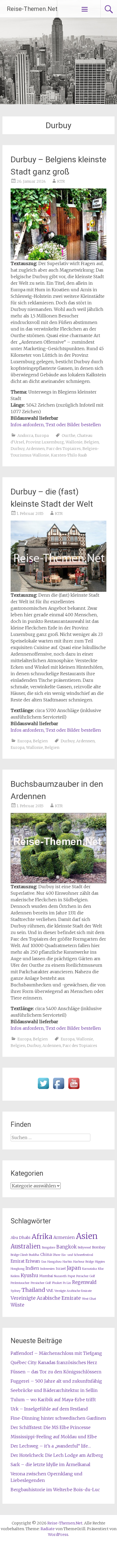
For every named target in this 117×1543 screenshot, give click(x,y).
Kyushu (29, 1275)
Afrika (42, 1236)
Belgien (91, 442)
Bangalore (48, 1247)
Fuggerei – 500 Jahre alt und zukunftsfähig (56, 1381)
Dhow (56, 1255)
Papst (71, 1276)
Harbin (67, 1261)
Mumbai (46, 1276)
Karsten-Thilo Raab (69, 455)
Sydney (15, 1291)
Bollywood (84, 1247)
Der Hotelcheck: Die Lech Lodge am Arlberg (57, 1455)
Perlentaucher (20, 1283)
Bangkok (66, 1247)
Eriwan (33, 1261)
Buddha (34, 1255)
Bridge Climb (19, 1255)
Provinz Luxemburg (45, 442)
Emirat (17, 1261)
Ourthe (68, 435)
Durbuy (17, 448)
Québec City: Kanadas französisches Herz (54, 1362)
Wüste (17, 1305)
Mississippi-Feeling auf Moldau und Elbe (54, 1436)
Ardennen (35, 448)
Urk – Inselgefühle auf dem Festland (49, 1409)
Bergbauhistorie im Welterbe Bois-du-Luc (55, 1489)
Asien (87, 1236)
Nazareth (60, 1276)
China (46, 1254)
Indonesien (47, 1269)
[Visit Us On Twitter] (43, 1089)
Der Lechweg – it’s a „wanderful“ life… (51, 1446)
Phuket (57, 1283)
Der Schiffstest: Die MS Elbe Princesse (51, 1427)
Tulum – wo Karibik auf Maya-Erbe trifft (53, 1399)
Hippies (100, 1261)
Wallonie (74, 442)
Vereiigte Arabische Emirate (73, 1291)
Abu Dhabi (20, 1237)
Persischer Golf (41, 1283)
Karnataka (89, 1269)
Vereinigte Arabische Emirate (46, 1298)
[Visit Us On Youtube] (73, 1089)
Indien (32, 1268)
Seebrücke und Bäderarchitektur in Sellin (54, 1390)
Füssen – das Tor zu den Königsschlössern (56, 1371)
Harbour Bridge (83, 1261)
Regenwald (84, 1282)
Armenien (64, 1237)
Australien (26, 1246)
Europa (42, 435)
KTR (61, 181)
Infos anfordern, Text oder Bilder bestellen (56, 424)
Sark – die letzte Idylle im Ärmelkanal (50, 1464)
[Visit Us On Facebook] (58, 1089)
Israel (61, 1268)
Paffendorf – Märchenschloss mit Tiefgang (56, 1353)
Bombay (98, 1247)
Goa (43, 1261)
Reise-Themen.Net (32, 8)
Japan (74, 1268)
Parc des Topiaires (63, 448)
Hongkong (17, 1269)
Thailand (33, 1290)
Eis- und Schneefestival (77, 1255)
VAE (49, 1290)
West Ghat (89, 1299)
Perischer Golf (85, 1276)
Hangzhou (54, 1261)
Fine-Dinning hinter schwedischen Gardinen (58, 1418)
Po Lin (67, 1283)
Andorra (25, 435)
